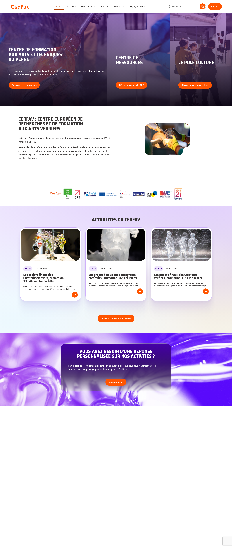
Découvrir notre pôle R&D (86, 85)
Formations (86, 6)
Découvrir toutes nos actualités (116, 318)
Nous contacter (116, 382)
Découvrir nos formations (24, 85)
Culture (117, 6)
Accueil (58, 6)
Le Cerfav (71, 6)
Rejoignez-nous (137, 6)
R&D (103, 6)
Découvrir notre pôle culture (195, 85)
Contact (215, 6)
